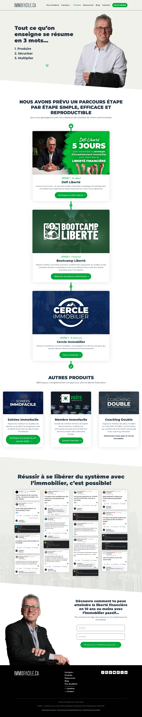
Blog (98, 5)
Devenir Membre (70, 440)
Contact (70, 691)
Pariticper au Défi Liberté (70, 195)
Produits (77, 5)
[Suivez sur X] (122, 672)
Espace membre (120, 5)
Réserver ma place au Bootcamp (70, 276)
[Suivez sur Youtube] (114, 672)
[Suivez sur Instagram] (106, 672)
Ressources (88, 5)
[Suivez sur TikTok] (110, 672)
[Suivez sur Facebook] (102, 672)
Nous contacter (70, 355)
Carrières (106, 5)
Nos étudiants (52, 5)
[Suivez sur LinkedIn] (126, 672)
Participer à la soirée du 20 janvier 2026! (23, 439)
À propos (65, 5)
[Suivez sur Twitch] (118, 672)
